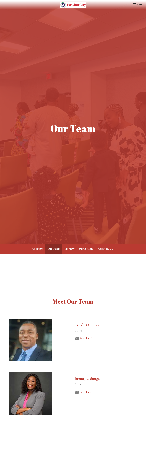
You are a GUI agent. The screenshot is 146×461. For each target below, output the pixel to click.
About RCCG (106, 248)
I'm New (70, 248)
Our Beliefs (86, 248)
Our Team (53, 248)
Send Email (86, 338)
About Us (37, 248)
